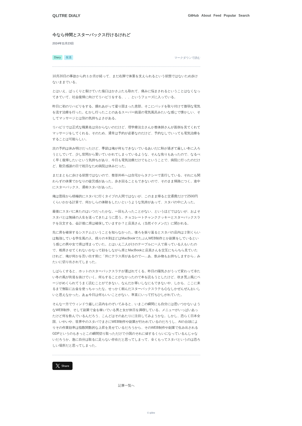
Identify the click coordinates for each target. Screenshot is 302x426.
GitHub (193, 15)
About (206, 15)
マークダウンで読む (187, 57)
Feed (217, 15)
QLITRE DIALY (66, 15)
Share (65, 365)
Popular (230, 15)
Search (244, 15)
